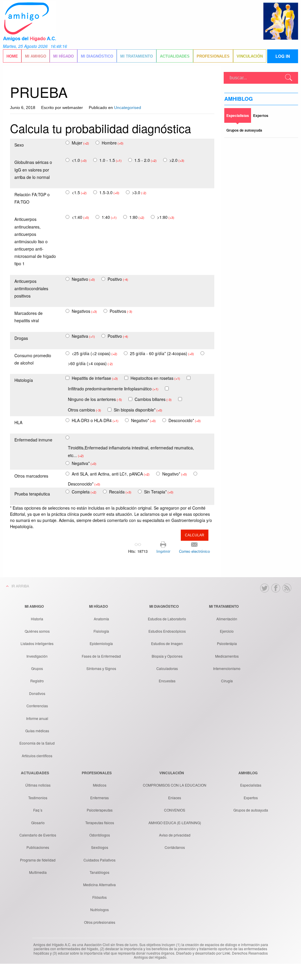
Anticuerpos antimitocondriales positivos (31, 288)
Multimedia (38, 872)
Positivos (121, 311)
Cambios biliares (153, 399)
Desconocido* (184, 420)
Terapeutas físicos (99, 822)
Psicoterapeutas (100, 809)
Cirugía (227, 680)
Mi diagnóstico (97, 56)
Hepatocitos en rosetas (155, 378)
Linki (226, 952)
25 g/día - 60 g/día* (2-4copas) (162, 353)
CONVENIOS (174, 809)
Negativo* (143, 420)
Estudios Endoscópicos (167, 631)
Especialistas (250, 784)
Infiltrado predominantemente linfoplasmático (113, 389)
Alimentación (226, 618)
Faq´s (37, 809)
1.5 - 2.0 (145, 160)
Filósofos (99, 897)
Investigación (37, 656)
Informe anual (37, 718)
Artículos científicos (37, 755)
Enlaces (174, 797)
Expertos (251, 797)
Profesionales (213, 56)
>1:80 (165, 217)
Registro (37, 680)
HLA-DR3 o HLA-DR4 (95, 420)
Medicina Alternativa (99, 884)
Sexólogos (99, 847)
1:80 (136, 217)
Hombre (112, 143)
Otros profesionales (99, 922)
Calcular (194, 535)
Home (12, 56)
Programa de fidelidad (38, 859)
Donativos (37, 693)
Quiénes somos (37, 631)
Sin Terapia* (158, 492)
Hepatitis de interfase (95, 378)
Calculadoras (167, 668)
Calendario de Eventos (37, 834)
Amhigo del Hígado (29, 21)
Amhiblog (238, 99)
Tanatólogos (99, 872)
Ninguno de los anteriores (95, 399)
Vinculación (250, 56)
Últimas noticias (38, 784)
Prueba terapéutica (32, 494)
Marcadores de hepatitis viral (28, 316)
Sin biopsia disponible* (138, 410)
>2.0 (176, 160)
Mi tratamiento (136, 56)
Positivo (118, 279)
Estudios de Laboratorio (167, 618)
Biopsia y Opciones (167, 656)
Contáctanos (175, 847)
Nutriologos (99, 909)
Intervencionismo (226, 668)
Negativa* (84, 463)
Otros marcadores (31, 476)
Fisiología (101, 631)
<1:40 (80, 217)
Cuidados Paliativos (99, 859)
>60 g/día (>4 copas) (90, 363)
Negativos (84, 311)
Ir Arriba (20, 585)
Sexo (19, 145)
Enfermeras (99, 797)
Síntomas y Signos (101, 668)
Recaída (120, 492)
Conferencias (37, 705)
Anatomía (101, 618)
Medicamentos (227, 656)
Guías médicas (37, 730)
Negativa (83, 336)
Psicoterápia (227, 643)
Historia (37, 618)
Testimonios (37, 797)
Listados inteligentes (37, 643)
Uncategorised (127, 107)
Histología (23, 380)
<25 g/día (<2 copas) (94, 353)
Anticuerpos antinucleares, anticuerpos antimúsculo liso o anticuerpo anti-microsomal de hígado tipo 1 (35, 241)
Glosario (38, 822)
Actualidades (175, 56)
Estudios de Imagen (167, 643)
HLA (18, 422)
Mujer (80, 143)
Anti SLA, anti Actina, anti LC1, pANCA (111, 474)
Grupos (37, 668)
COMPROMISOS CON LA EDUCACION (174, 784)
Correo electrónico (194, 551)
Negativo (83, 279)
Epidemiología (101, 643)
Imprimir (163, 551)
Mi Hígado (63, 56)
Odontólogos (99, 834)
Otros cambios (84, 410)
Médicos (99, 784)
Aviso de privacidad (174, 834)
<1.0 (79, 160)
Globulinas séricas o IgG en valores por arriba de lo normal (33, 169)
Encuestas (167, 680)
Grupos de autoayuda (250, 809)
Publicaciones (37, 847)
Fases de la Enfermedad (101, 656)
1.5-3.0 (109, 192)
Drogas (21, 338)
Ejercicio (227, 631)
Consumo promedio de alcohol (32, 359)
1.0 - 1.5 (110, 160)
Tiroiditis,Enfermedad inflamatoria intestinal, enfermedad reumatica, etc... (131, 451)
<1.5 (79, 192)
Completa (84, 492)
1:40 (109, 217)
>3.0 (139, 192)
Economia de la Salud (37, 742)
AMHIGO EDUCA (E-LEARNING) (174, 822)
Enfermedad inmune (33, 440)
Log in (282, 56)
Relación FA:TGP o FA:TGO (32, 198)
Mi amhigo (35, 56)
